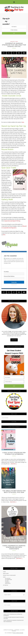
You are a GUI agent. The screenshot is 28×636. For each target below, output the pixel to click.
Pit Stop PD (5, 585)
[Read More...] (14, 463)
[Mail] (24, 53)
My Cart (7, 580)
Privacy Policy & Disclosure (9, 575)
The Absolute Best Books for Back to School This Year (14, 491)
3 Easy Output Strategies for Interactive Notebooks (14, 453)
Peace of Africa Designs (18, 632)
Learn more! (14, 339)
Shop (4, 577)
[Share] (3, 53)
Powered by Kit (14, 284)
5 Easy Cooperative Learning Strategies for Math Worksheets (14, 547)
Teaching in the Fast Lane (14, 8)
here (23, 122)
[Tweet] (8, 53)
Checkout (7, 582)
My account (7, 578)
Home (4, 571)
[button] (14, 2)
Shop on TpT (7, 583)
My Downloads (8, 579)
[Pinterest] (19, 53)
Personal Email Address (9, 276)
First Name (6, 271)
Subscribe (14, 282)
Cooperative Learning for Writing (12, 221)
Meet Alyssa (6, 573)
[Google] (13, 53)
